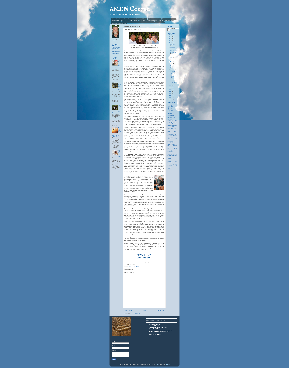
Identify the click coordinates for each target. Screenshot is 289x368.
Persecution (170, 157)
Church (129, 266)
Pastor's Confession (157, 18)
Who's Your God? (172, 74)
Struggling (174, 122)
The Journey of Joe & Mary (133, 20)
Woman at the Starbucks (169, 20)
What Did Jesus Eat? (115, 20)
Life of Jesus (172, 148)
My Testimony (144, 18)
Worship (174, 127)
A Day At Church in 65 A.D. (120, 18)
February (172, 67)
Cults (176, 161)
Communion (170, 152)
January (172, 69)
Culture (170, 116)
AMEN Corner (130, 9)
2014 (170, 95)
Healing (169, 130)
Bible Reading (172, 131)
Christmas (174, 125)
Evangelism (170, 128)
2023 (170, 36)
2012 (170, 99)
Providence (170, 151)
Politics (175, 138)
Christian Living (170, 107)
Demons (175, 135)
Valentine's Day (172, 165)
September (173, 52)
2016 (170, 91)
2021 (170, 40)
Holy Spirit (170, 137)
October (172, 50)
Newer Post (128, 310)
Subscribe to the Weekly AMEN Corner (116, 48)
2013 (170, 97)
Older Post (160, 310)
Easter (175, 137)
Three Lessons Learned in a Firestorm (169, 18)
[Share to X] (131, 264)
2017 (170, 89)
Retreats (175, 164)
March (172, 65)
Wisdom (169, 164)
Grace (169, 125)
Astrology (169, 167)
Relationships (171, 117)
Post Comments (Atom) (136, 313)
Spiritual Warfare (172, 147)
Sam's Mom (138, 18)
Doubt (168, 140)
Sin (168, 123)
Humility (175, 155)
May (171, 61)
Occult (168, 144)
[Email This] (128, 264)
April (171, 63)
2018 (170, 87)
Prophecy (169, 149)
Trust (175, 128)
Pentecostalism (170, 162)
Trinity (168, 168)
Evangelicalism (170, 159)
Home (113, 18)
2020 (170, 42)
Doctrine (174, 123)
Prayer (175, 116)
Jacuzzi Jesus (173, 71)
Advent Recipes (123, 20)
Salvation (174, 145)
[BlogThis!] (129, 264)
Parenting (169, 161)
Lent (168, 127)
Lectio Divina (161, 20)
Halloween (150, 18)
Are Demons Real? (142, 20)
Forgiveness (170, 132)
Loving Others (135, 266)
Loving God (174, 140)
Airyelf (158, 364)
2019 (170, 85)
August (172, 55)
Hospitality (174, 142)
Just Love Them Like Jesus (173, 78)
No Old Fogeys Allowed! (119, 153)
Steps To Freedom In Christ (152, 20)
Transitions (174, 130)
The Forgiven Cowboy (130, 18)
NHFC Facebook (116, 51)
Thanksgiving (170, 134)
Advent (169, 138)
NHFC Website (115, 53)
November (172, 47)
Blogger (168, 364)
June (171, 59)
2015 (170, 93)
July (171, 57)
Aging (171, 155)
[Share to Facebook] (132, 264)
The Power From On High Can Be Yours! (119, 23)
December (172, 44)
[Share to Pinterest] (133, 264)
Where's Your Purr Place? (173, 81)
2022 (170, 38)
